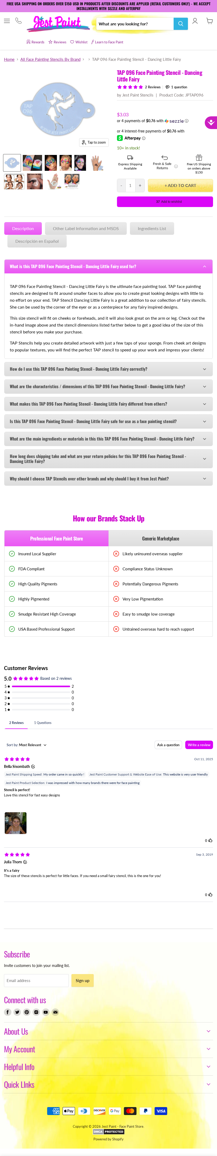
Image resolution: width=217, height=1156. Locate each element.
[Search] (181, 24)
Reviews (60, 42)
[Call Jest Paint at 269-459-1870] (18, 21)
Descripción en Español (37, 241)
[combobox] (135, 24)
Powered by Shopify (108, 1139)
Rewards (37, 42)
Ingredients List (152, 228)
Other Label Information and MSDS (86, 228)
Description (23, 228)
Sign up (82, 980)
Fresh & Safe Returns (165, 166)
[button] (165, 120)
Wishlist (81, 42)
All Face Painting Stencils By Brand (50, 59)
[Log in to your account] (195, 21)
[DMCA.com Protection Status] (109, 1133)
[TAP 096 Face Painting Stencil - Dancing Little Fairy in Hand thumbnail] (53, 181)
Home (9, 59)
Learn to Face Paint (109, 42)
